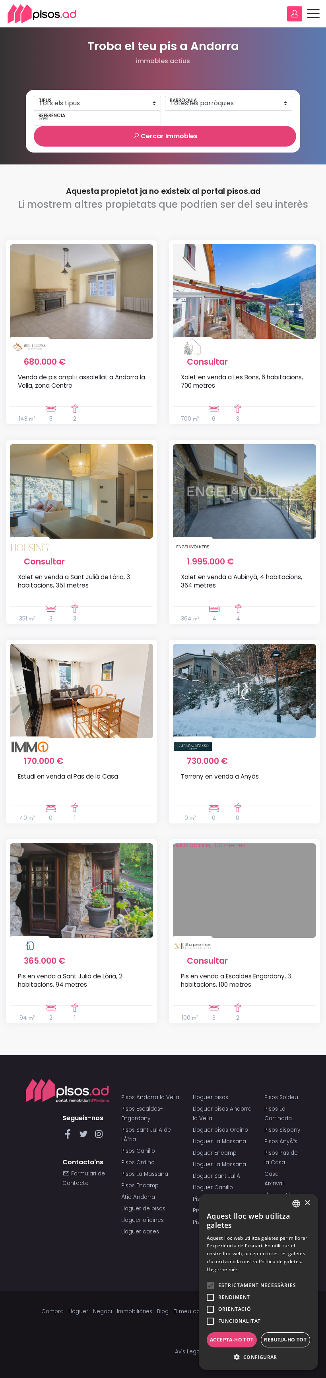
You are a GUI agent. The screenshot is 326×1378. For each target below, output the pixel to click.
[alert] (258, 1282)
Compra (52, 1311)
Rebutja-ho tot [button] (285, 1339)
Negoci (102, 1311)
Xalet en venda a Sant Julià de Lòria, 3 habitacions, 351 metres (74, 581)
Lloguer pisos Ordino (220, 1130)
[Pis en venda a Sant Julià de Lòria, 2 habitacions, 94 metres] (81, 890)
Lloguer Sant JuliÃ (217, 1176)
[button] (258, 1357)
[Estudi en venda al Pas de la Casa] (81, 691)
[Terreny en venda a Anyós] (244, 691)
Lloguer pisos (210, 1097)
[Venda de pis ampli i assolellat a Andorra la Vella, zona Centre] (81, 291)
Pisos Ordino (138, 1162)
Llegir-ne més (223, 1269)
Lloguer (78, 1311)
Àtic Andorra (138, 1197)
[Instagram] (98, 1136)
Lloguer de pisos (143, 1208)
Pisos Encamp (140, 1185)
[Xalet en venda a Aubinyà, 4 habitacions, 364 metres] (244, 491)
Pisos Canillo (138, 1151)
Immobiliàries (134, 1311)
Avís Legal (188, 1351)
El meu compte (193, 1311)
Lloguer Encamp (215, 1153)
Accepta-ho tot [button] (232, 1339)
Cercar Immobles (168, 136)
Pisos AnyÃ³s (280, 1141)
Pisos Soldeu (281, 1097)
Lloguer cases (140, 1231)
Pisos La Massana (144, 1174)
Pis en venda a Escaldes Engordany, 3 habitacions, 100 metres (236, 980)
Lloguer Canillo (213, 1187)
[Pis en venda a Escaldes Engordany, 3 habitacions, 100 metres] (244, 890)
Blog (163, 1311)
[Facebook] (69, 1136)
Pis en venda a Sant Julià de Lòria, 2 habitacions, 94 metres (70, 980)
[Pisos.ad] (67, 1090)
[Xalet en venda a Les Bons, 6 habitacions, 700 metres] (244, 291)
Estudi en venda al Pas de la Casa (68, 776)
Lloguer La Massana (219, 1141)
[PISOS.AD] (42, 13)
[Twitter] (85, 1136)
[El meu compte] (294, 13)
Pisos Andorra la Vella (150, 1097)
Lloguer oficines (142, 1220)
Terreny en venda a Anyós (220, 776)
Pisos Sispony (282, 1130)
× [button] (307, 1203)
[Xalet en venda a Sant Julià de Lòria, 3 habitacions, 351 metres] (81, 491)
